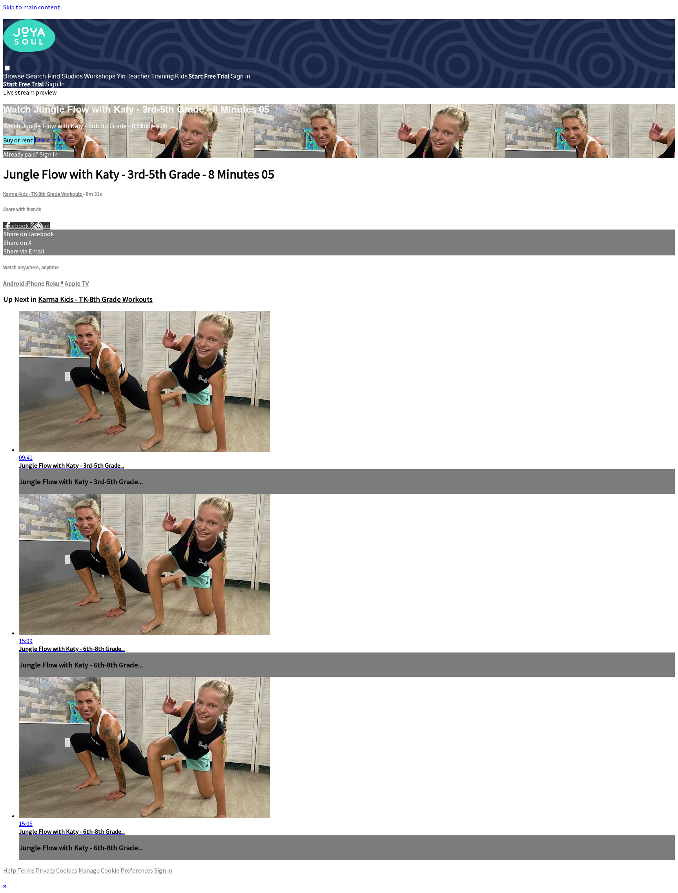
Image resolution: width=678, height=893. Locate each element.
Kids (181, 76)
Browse (14, 76)
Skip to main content (31, 7)
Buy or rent (18, 140)
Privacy (46, 870)
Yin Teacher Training (145, 76)
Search (36, 76)
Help (10, 870)
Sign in (240, 76)
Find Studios (65, 76)
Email (42, 226)
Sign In (55, 84)
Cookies (67, 870)
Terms (26, 870)
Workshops (99, 76)
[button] (7, 68)
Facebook (16, 226)
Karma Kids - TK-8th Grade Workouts (43, 194)
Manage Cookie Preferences (116, 870)
